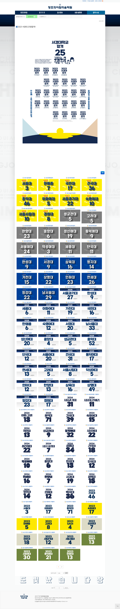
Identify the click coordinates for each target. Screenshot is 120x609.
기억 (52, 588)
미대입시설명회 (90, 1)
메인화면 (84, 1)
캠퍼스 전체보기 (98, 1)
